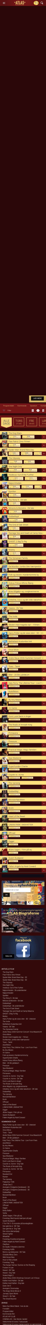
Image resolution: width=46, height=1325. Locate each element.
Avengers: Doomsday (11, 1288)
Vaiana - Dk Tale (9, 1027)
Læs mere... (10, 929)
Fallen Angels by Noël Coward (14, 1118)
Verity (5, 1213)
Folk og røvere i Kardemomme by (15, 1055)
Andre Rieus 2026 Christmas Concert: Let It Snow (21, 1278)
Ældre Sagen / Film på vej (12, 1112)
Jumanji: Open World (10, 1294)
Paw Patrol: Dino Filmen (11, 975)
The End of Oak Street (11, 1008)
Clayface (6, 1244)
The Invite (6, 1021)
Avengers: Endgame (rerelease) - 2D (16, 1187)
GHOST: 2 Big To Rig (10, 1014)
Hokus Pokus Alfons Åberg (12, 1060)
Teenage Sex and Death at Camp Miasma (18, 1011)
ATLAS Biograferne (20, 3)
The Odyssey (7, 982)
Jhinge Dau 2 (7, 1184)
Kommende (22, 406)
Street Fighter (8, 1234)
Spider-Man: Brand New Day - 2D (15, 977)
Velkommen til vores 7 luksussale (15, 1322)
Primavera (6, 1073)
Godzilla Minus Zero (10, 1255)
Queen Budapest (9, 1115)
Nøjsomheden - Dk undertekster (14, 990)
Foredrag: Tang (8, 1262)
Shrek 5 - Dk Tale (9, 1296)
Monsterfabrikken (9, 1097)
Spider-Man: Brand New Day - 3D (15, 980)
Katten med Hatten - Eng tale (13, 1283)
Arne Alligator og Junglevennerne (15, 1086)
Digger (5, 1110)
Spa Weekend (8, 1068)
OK (6, 895)
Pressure (6, 1066)
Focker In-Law (8, 1268)
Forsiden (6, 1309)
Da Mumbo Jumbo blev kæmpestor (16, 1040)
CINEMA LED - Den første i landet (15, 1319)
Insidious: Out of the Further (13, 988)
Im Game (6, 1053)
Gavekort (33, 406)
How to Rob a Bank (10, 1260)
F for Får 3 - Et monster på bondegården (18, 1223)
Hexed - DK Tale (9, 1270)
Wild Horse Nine (8, 1257)
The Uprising (7, 1094)
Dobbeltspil (7, 1003)
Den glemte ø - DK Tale (11, 1226)
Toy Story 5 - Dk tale (10, 998)
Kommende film (9, 1314)
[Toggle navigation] (41, 3)
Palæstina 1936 (8, 1182)
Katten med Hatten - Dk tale (13, 1281)
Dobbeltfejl (7, 1092)
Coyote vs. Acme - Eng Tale (13, 1076)
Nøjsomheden (8, 993)
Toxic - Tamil (7, 1042)
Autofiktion (7, 1045)
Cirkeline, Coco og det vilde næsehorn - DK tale (20, 1089)
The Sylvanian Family (10, 1029)
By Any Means (8, 1050)
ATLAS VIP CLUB (9, 1316)
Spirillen (5, 995)
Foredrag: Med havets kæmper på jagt (17, 1218)
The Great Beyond (9, 1299)
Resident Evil (7, 1174)
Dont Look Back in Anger (12, 1081)
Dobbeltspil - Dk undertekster (13, 1006)
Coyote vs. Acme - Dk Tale (13, 1079)
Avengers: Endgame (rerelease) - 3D (16, 1190)
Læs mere (37, 398)
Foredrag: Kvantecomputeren (14, 1239)
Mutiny (5, 1016)
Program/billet (8, 406)
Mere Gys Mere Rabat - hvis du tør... (16, 1306)
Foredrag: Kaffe (8, 1249)
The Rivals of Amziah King (12, 1084)
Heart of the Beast (9, 1105)
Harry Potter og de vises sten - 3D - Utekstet (19, 1019)
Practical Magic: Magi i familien (14, 1071)
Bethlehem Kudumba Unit (12, 1024)
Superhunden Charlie (10, 1058)
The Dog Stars (8, 972)
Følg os (8, 956)
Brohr (5, 1099)
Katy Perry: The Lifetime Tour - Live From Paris (20, 1047)
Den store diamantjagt (11, 1231)
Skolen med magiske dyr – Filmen (15, 1037)
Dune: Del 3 (7, 1286)
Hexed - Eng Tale (9, 1273)
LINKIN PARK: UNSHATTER (13, 1107)
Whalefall (6, 1236)
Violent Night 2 (8, 1275)
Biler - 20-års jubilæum (11, 1063)
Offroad (5, 1102)
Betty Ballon (7, 1210)
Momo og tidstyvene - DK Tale (14, 1252)
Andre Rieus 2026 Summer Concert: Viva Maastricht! (22, 1032)
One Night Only (8, 985)
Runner (5, 1177)
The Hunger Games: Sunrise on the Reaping (19, 1265)
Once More (7, 1034)
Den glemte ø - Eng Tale (11, 1229)
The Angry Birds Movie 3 (12, 1291)
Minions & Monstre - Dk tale (13, 1001)
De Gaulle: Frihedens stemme (13, 1247)
